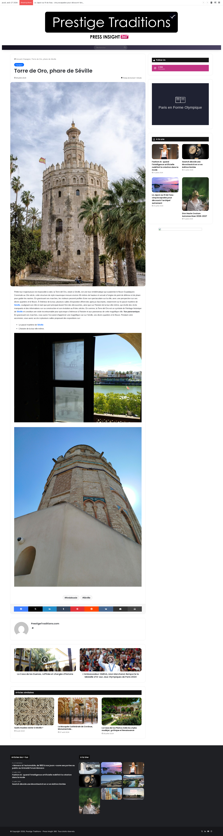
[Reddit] (91, 609)
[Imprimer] (135, 609)
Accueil (19, 59)
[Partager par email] (120, 609)
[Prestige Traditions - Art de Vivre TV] (111, 25)
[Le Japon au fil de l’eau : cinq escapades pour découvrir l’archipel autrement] (165, 184)
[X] (35, 609)
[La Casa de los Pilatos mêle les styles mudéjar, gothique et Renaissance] (122, 711)
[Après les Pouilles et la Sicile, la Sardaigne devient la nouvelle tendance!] (111, 781)
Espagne (26, 59)
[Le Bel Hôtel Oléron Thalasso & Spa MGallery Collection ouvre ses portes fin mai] (133, 794)
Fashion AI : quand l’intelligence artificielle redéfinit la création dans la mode (165, 165)
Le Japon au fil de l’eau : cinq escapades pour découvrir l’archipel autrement (163, 199)
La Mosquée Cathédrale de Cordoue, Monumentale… (75, 727)
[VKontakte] (106, 609)
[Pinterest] (77, 609)
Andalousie (71, 597)
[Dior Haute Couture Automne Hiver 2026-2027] (195, 194)
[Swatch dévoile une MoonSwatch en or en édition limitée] (195, 151)
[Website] (32, 628)
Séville (17, 305)
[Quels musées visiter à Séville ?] (34, 711)
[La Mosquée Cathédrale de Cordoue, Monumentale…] (78, 711)
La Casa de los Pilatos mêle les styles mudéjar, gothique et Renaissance (119, 729)
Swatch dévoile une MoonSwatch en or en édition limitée (192, 164)
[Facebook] (21, 609)
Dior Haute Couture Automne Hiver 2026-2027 (53, 3)
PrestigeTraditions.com (45, 623)
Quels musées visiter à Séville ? (28, 727)
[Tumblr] (63, 609)
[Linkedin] (50, 609)
